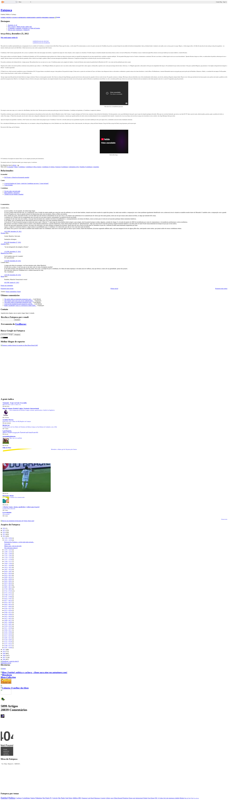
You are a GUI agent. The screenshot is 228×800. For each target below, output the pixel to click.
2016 (3, 528)
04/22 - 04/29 (8, 616)
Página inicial (114, 288)
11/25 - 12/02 (8, 555)
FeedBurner (20, 324)
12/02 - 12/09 (8, 554)
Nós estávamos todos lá (9, 37)
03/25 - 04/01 (8, 624)
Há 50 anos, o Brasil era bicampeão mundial (16, 177)
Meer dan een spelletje (15, 438)
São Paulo (61, 798)
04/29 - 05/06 (8, 614)
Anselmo (3, 244)
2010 (3, 651)
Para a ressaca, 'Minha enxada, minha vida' (20, 26)
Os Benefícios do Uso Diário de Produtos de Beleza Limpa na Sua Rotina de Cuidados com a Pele (30, 427)
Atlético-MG (77, 798)
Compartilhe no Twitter (41, 41)
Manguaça (97, 798)
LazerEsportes (7, 431)
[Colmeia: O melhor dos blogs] (15, 688)
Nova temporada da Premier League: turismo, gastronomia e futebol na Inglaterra (32, 410)
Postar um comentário (7, 285)
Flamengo (84, 798)
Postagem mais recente (7, 288)
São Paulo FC (47, 798)
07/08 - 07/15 (8, 595)
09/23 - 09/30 (8, 573)
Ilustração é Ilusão (8, 495)
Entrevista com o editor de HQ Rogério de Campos (17, 421)
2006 (3, 659)
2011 (3, 649)
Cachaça (19, 798)
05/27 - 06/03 (8, 606)
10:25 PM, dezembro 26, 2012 (12, 231)
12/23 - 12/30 (8, 540)
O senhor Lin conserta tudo (17, 497)
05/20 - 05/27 (8, 608)
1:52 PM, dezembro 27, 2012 (12, 251)
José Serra (68, 798)
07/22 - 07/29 (8, 591)
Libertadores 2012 (74, 167)
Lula (89, 798)
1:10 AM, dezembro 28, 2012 (12, 261)
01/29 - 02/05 (8, 640)
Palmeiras (38, 798)
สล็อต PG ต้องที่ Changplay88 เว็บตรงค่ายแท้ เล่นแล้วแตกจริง (20, 432)
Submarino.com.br (6, 663)
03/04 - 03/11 (8, 630)
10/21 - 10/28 (8, 565)
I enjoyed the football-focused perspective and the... (18, 304)
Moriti (2, 276)
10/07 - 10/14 (8, 569)
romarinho (96, 167)
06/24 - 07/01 (8, 599)
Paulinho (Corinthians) (86, 167)
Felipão (145, 798)
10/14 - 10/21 (8, 567)
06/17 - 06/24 (8, 600)
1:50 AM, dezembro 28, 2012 (12, 275)
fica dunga (196, 798)
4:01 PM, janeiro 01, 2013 (11, 282)
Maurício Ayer (5, 253)
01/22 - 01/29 (8, 642)
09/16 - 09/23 (8, 575)
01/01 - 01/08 (8, 647)
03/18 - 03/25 (8, 626)
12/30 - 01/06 (8, 538)
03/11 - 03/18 (8, 628)
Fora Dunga (151, 798)
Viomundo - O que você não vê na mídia (15, 403)
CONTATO (38, 17)
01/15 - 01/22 (8, 643)
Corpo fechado (8, 185)
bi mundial (10, 167)
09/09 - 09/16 (8, 577)
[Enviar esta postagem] (18, 165)
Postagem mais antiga (221, 288)
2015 (3, 530)
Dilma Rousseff (118, 798)
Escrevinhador (7, 512)
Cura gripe (7, 544)
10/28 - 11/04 (8, 563)
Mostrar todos (224, 519)
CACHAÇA (15, 17)
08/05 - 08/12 (8, 587)
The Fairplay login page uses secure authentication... (19, 300)
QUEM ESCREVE (31, 17)
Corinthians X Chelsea (48, 167)
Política (11, 798)
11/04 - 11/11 (8, 561)
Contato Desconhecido (9, 508)
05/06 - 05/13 (8, 612)
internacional (139, 798)
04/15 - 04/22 (8, 618)
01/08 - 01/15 (8, 645)
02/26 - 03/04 (8, 632)
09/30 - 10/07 (8, 571)
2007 (3, 657)
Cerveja (55, 798)
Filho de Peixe (7, 447)
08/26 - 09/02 (8, 581)
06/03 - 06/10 (8, 604)
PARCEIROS (45, 17)
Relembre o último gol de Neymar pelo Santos (64, 449)
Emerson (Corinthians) (61, 167)
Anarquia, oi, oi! (12, 25)
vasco (112, 798)
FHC (156, 798)
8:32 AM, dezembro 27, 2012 (12, 242)
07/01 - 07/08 (8, 597)
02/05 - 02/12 (8, 638)
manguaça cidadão (174, 798)
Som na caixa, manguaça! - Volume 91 (19, 30)
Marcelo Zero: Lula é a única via (12, 404)
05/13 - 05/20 (8, 610)
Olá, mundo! (6, 514)
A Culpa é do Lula (163, 798)
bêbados (182, 798)
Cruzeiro (102, 798)
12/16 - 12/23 (8, 550)
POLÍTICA (9, 17)
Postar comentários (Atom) (13, 291)
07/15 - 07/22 (8, 593)
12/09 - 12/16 (8, 552)
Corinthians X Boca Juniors (33, 167)
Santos (32, 798)
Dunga (131, 798)
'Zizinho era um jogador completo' (14, 194)
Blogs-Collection (8, 677)
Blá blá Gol (6, 425)
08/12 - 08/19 (8, 585)
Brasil (92, 798)
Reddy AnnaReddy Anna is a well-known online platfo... (20, 305)
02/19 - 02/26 (8, 634)
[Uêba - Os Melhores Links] (6, 683)
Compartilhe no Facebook (41, 42)
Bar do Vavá (188, 798)
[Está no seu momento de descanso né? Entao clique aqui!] (17, 521)
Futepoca (6, 10)
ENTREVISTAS (22, 17)
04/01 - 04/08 (8, 622)
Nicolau (3, 233)
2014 (3, 532)
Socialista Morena (8, 420)
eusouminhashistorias (9, 436)
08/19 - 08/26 (8, 583)
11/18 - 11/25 (8, 557)
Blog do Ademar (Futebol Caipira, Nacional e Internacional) (21, 408)
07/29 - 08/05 (8, 589)
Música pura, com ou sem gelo (12, 546)
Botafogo (125, 798)
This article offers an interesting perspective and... (18, 302)
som (134, 798)
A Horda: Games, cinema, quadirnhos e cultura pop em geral (21, 507)
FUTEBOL (3, 17)
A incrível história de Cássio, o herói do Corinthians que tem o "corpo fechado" (26, 183)
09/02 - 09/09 (8, 579)
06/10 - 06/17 (8, 602)
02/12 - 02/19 (8, 636)
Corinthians (21, 167)
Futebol (4, 798)
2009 (3, 653)
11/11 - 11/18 (8, 559)
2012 (3, 536)
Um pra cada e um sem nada (12, 191)
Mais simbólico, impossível (12, 192)
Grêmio (108, 798)
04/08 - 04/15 (8, 620)
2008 (3, 655)
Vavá (192, 798)
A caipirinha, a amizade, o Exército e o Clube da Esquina (24, 28)
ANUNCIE (51, 17)
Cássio (16, 167)
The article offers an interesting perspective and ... (18, 299)
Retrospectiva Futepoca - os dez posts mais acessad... (19, 542)
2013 (3, 534)
